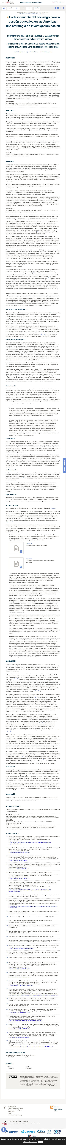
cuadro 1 (54, 508)
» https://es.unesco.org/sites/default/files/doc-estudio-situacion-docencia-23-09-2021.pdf (31, 1047)
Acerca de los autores (45, 51)
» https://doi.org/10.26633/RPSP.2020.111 (19, 1029)
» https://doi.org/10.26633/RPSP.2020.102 (19, 852)
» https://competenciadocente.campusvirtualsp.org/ (21, 948)
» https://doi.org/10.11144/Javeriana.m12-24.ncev (21, 985)
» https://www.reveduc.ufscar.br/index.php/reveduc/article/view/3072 (25, 1020)
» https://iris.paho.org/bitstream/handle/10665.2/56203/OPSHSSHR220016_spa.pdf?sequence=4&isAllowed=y (30, 843)
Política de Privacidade (30, 1142)
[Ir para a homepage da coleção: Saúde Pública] (7, 2)
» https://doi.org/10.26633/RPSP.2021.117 (19, 968)
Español (56, 2)
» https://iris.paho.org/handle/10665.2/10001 (20, 1012)
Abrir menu (4, 3)
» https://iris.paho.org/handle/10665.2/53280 (20, 977)
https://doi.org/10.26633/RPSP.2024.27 (29, 13)
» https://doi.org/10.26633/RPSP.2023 (18, 860)
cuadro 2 (10, 522)
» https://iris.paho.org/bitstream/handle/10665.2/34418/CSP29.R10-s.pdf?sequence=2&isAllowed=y (33, 995)
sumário (10, 8)
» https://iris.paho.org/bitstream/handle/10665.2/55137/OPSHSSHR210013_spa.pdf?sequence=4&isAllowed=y (30, 890)
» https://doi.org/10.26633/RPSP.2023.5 (18, 868)
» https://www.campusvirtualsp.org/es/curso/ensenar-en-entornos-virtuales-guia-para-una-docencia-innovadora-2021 (33, 907)
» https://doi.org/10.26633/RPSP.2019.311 (19, 878)
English (63, 2)
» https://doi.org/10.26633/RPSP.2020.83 (19, 1037)
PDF (38, 8)
